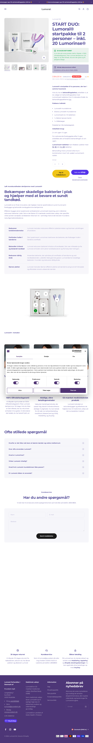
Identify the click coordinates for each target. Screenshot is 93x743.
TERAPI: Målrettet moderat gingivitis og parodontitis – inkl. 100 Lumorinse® (74, 589)
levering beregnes (72, 79)
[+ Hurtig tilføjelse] (28, 580)
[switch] (36, 382)
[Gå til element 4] (29, 67)
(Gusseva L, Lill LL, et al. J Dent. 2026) (66, 70)
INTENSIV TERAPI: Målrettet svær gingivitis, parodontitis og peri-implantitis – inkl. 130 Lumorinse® (46, 589)
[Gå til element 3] (22, 69)
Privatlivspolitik (52, 690)
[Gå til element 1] (7, 67)
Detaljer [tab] (46, 356)
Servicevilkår (51, 700)
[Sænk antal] (55, 164)
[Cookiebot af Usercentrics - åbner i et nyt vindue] (73, 351)
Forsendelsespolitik (54, 697)
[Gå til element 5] (36, 67)
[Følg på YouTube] (15, 729)
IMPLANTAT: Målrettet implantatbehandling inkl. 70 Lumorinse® (15, 589)
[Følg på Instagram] (10, 729)
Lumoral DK (56, 19)
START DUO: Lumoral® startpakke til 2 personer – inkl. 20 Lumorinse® (46, 630)
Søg (48, 687)
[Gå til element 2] (14, 67)
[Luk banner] (85, 351)
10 (53, 147)
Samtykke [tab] (19, 356)
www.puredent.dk (11, 712)
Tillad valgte (46, 390)
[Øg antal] (62, 164)
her (70, 99)
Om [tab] (74, 356)
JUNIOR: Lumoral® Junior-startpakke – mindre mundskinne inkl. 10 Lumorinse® (17, 630)
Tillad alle (73, 390)
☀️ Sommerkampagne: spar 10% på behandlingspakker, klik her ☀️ (65, 2)
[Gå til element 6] (43, 67)
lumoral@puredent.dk (12, 706)
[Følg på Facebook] (5, 729)
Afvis (20, 390)
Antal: (54, 160)
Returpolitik (51, 693)
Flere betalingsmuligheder (80, 179)
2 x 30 (62, 147)
